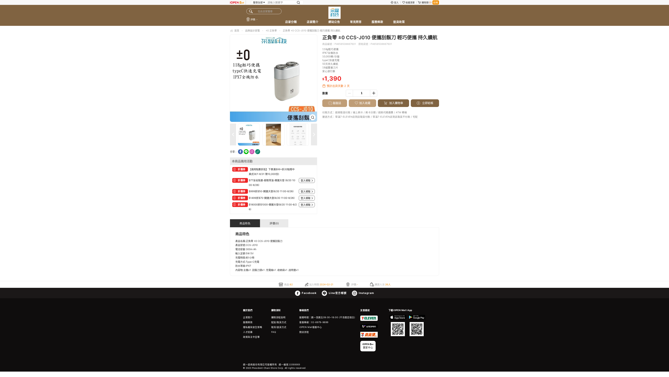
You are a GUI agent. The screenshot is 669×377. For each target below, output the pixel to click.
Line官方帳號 (337, 293)
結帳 (435, 2)
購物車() (427, 2)
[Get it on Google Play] (416, 325)
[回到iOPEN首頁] (237, 2)
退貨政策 (399, 22)
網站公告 (334, 22)
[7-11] (369, 320)
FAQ (273, 332)
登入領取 (305, 180)
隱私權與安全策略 (252, 327)
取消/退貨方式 (279, 327)
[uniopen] (369, 327)
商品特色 (245, 223)
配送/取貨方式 (279, 322)
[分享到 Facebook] (240, 151)
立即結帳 (427, 103)
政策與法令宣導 (251, 336)
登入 (396, 2)
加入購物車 (395, 103)
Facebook (309, 293)
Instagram (366, 293)
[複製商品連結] (257, 151)
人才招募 (248, 332)
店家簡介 (312, 22)
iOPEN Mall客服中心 (310, 327)
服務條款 (377, 22)
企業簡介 (248, 317)
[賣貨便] (369, 336)
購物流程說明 (278, 317)
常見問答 (356, 22)
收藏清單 (410, 2)
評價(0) (274, 223)
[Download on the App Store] (398, 325)
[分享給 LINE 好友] (246, 151)
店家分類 (291, 22)
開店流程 (304, 332)
